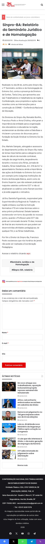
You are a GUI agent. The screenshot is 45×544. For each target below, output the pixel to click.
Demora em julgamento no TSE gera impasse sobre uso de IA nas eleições (30, 414)
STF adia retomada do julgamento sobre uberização (28, 453)
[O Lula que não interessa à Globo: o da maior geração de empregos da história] (9, 442)
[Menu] (3, 5)
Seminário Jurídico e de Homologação (22, 263)
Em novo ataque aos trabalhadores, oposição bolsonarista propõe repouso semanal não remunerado (29, 388)
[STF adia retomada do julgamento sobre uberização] (9, 454)
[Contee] (16, 5)
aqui (28, 253)
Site (3, 354)
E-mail (5, 343)
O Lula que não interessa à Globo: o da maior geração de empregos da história (30, 441)
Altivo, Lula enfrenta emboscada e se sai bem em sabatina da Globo (29, 402)
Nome (5, 333)
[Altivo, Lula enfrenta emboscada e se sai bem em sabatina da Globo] (9, 403)
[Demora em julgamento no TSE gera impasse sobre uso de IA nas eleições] (9, 415)
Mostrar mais (23, 465)
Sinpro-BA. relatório (23, 270)
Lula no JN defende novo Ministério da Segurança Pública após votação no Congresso (29, 428)
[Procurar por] (42, 5)
